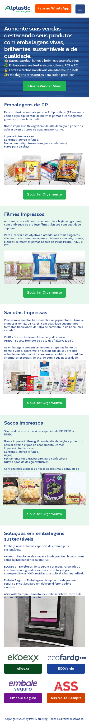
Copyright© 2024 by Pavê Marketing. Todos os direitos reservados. (44, 719)
